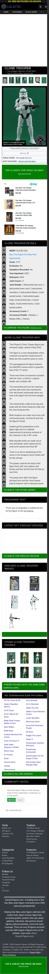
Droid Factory (31, 839)
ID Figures (6, 831)
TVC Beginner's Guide (35, 853)
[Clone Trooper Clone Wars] (24, 658)
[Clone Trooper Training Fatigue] (11, 658)
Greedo (7, 766)
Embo (6, 758)
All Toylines (30, 842)
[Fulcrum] (46, 3)
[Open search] (40, 6)
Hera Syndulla (31, 700)
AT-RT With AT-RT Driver (11, 715)
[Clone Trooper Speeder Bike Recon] (11, 672)
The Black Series (33, 828)
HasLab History (32, 855)
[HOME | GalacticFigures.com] (11, 6)
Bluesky (5, 874)
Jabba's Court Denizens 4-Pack (35, 712)
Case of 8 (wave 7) (11, 741)
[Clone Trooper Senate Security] (24, 672)
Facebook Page (8, 880)
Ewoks (4, 855)
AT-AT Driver (9, 710)
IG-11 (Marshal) (32, 704)
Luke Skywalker (8, 858)
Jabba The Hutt (32, 708)
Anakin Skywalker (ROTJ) (11, 705)
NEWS (6, 12)
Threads (5, 885)
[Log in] (45, 6)
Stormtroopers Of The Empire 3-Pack (34, 757)
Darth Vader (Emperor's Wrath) (11, 746)
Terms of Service (9, 955)
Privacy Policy (34, 952)
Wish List (27, 153)
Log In (20, 800)
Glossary (5, 836)
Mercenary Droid (32, 722)
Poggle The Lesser (33, 735)
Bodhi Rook (8, 731)
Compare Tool (7, 834)
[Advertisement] (24, 39)
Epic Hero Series (33, 836)
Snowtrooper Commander (31, 750)
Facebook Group (8, 877)
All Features (31, 861)
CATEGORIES (17, 12)
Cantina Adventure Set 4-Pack (13, 735)
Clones (5, 853)
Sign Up (11, 800)
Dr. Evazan (8, 755)
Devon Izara (9, 751)
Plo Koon (29, 732)
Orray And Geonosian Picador (34, 726)
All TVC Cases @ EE (12, 700)
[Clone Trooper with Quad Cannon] (38, 672)
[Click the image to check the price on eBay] (24, 116)
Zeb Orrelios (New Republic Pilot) (33, 763)
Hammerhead (9, 770)
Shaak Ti (29, 739)
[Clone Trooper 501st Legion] (38, 658)
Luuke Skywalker (32, 718)
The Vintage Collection (16, 71)
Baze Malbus (9, 727)
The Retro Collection (34, 834)
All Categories (7, 863)
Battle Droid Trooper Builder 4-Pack (12, 722)
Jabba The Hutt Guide (35, 858)
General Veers (9, 762)
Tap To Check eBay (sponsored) (20, 73)
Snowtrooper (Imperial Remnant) (35, 744)
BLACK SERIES (31, 12)
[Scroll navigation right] (44, 12)
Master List (6, 828)
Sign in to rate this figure (27, 161)
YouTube (5, 891)
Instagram (6, 882)
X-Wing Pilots (7, 861)
